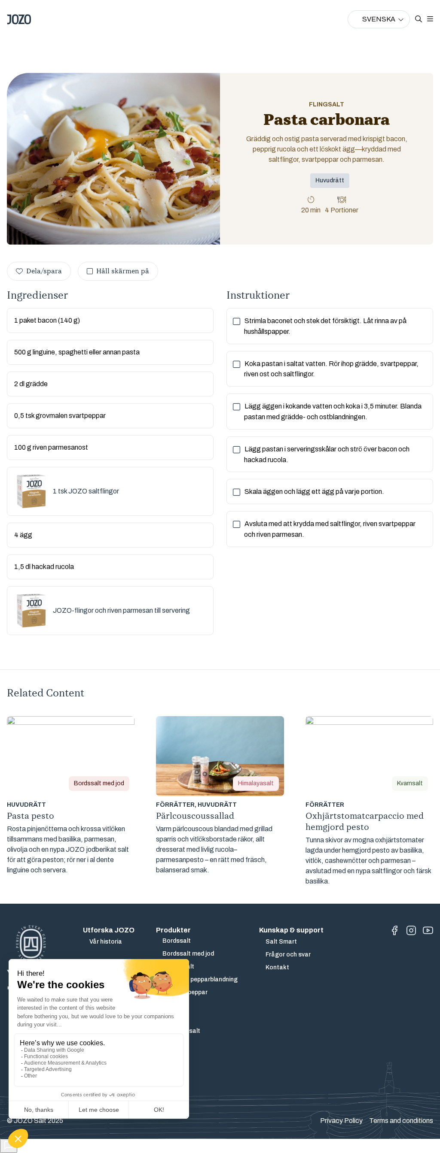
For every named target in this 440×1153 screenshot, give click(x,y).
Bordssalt (176, 941)
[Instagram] (411, 930)
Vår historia (105, 941)
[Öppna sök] (418, 19)
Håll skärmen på (122, 271)
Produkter (173, 930)
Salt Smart (281, 941)
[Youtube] (428, 930)
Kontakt (277, 967)
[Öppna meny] (430, 19)
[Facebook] (394, 930)
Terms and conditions (401, 1120)
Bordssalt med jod (188, 953)
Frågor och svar (288, 954)
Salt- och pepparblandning (200, 979)
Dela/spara (44, 271)
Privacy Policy (341, 1120)
